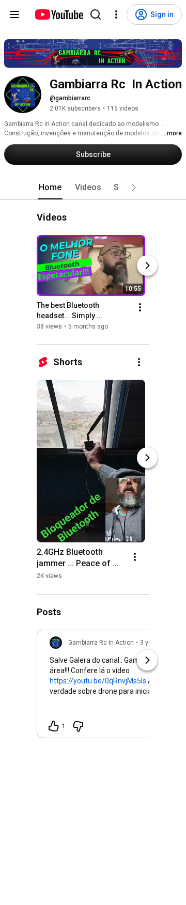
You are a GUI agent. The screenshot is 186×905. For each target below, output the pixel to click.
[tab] (50, 187)
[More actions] (140, 308)
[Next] (147, 266)
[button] (133, 187)
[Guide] (14, 14)
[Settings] (116, 14)
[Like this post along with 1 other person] (53, 726)
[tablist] (93, 187)
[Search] (95, 14)
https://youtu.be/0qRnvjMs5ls (98, 681)
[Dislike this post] (78, 726)
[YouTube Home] (58, 14)
